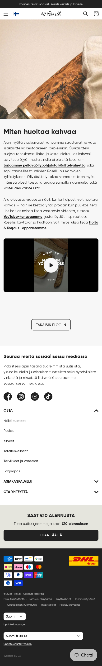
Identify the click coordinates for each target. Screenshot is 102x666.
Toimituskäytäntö (85, 599)
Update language (14, 624)
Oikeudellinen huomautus (22, 604)
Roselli (18, 593)
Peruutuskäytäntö (70, 604)
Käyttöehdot (63, 599)
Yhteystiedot (48, 604)
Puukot (9, 430)
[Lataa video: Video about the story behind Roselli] (51, 265)
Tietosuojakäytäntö (40, 599)
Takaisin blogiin (51, 325)
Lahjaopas (12, 471)
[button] (6, 14)
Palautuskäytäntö (14, 599)
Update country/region (18, 644)
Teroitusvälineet (16, 451)
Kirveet (9, 441)
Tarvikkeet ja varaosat (21, 461)
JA (19, 655)
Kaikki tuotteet (15, 421)
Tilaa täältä (51, 535)
